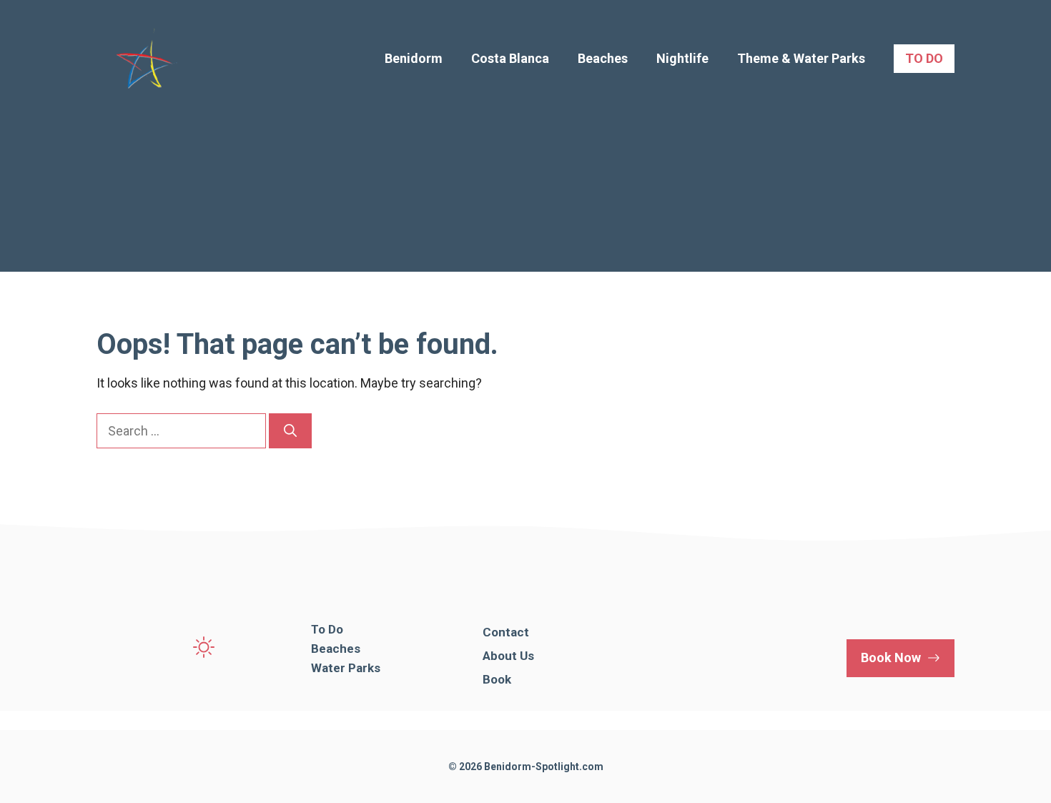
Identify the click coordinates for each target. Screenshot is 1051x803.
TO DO (924, 58)
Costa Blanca (510, 58)
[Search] (290, 430)
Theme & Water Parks (801, 58)
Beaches (603, 58)
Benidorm (414, 58)
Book (497, 679)
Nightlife (682, 58)
